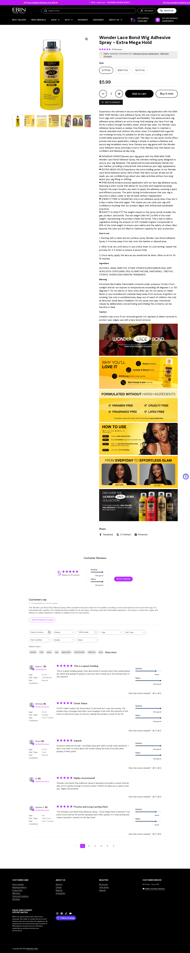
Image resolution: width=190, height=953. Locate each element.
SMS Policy (16, 893)
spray (49, 652)
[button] (166, 10)
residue (33, 652)
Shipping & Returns (19, 887)
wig (56, 652)
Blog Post (59, 890)
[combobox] (64, 632)
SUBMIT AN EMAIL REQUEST (155, 889)
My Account (103, 884)
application (66, 652)
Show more (110, 652)
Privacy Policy (17, 890)
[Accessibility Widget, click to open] (186, 476)
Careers (59, 887)
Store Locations (18, 884)
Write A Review (123, 579)
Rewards (102, 890)
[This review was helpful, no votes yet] (153, 693)
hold (41, 652)
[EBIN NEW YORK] (19, 11)
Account (149, 10)
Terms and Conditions (20, 896)
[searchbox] (38, 632)
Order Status (104, 887)
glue (101, 652)
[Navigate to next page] (113, 846)
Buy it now (166, 93)
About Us (59, 884)
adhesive (91, 652)
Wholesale (16, 899)
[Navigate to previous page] (76, 846)
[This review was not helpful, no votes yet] (158, 693)
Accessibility (60, 893)
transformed (79, 652)
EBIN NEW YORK (32, 949)
